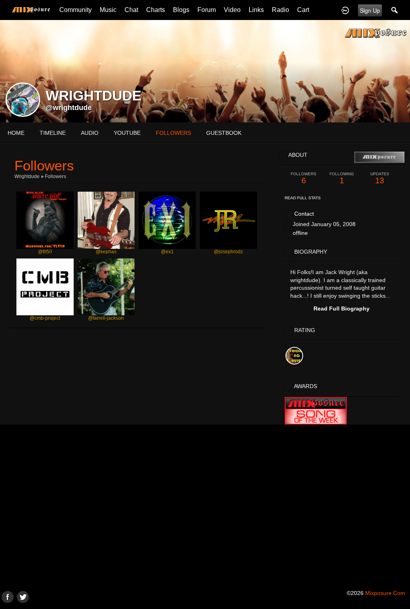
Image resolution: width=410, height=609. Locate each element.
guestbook (223, 133)
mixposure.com (385, 593)
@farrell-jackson (106, 318)
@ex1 (167, 251)
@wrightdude (69, 108)
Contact (304, 213)
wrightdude (27, 176)
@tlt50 (45, 251)
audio (89, 133)
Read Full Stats (303, 198)
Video (232, 9)
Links (256, 9)
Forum (206, 9)
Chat (131, 9)
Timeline (53, 133)
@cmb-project (45, 318)
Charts (155, 9)
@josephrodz (228, 251)
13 (379, 178)
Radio (280, 9)
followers (173, 133)
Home (16, 133)
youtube (127, 133)
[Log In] (345, 10)
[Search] (395, 10)
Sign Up (370, 10)
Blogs (181, 9)
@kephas (106, 251)
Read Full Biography (342, 308)
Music (108, 9)
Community (75, 9)
